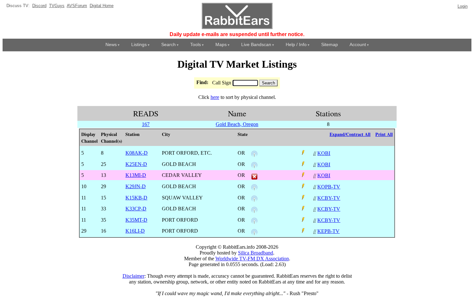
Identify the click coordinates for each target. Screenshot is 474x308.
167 (146, 124)
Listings (139, 44)
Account (358, 44)
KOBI (323, 153)
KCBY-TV (328, 198)
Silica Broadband (255, 252)
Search (168, 44)
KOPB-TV (328, 186)
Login (463, 6)
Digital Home (102, 5)
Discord (39, 5)
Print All (384, 134)
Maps (221, 44)
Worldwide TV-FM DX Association (252, 258)
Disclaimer (133, 276)
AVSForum (77, 5)
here (215, 97)
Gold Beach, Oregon (237, 124)
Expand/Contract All (350, 134)
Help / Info (296, 44)
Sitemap (329, 44)
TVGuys (56, 5)
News (111, 44)
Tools (195, 44)
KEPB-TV (328, 231)
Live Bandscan (256, 44)
